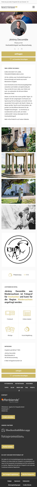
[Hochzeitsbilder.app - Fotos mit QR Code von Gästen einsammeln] (15, 430)
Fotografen (8, 383)
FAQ (26, 387)
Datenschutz (26, 481)
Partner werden (8, 446)
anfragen (18, 54)
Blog (12, 387)
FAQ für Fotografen (28, 474)
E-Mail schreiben (8, 417)
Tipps (6, 387)
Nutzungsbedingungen (14, 485)
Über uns (20, 387)
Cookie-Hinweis (27, 485)
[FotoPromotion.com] (12, 436)
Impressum (17, 481)
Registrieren (17, 467)
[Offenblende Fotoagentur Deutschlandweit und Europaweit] (10, 401)
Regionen (29, 383)
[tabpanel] (18, 18)
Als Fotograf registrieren (10, 474)
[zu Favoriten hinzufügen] (2, 14)
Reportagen (19, 383)
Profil (32, 387)
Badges (10, 481)
